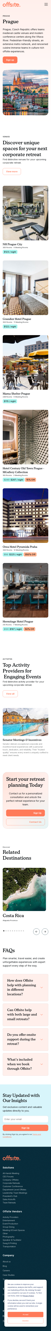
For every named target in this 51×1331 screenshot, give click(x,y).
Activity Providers (10, 1217)
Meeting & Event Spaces (14, 1230)
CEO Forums (8, 1176)
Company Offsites (11, 1180)
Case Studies (9, 1275)
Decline (25, 1321)
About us (7, 1261)
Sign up (10, 60)
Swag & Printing (10, 1243)
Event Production (10, 1224)
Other (5, 1233)
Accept (25, 1314)
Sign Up (37, 813)
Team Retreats (9, 1202)
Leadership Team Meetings (15, 1193)
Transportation (9, 1246)
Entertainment (9, 1220)
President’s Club (10, 1196)
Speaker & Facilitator (12, 1240)
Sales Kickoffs (9, 1199)
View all (10, 693)
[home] (11, 4)
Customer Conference (13, 1186)
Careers (6, 1270)
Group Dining (8, 1227)
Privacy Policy (28, 1296)
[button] (45, 4)
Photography (8, 1237)
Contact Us (35, 822)
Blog (5, 1266)
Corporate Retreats (11, 1183)
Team (5, 1279)
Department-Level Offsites (14, 1189)
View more (12, 171)
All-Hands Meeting (11, 1173)
